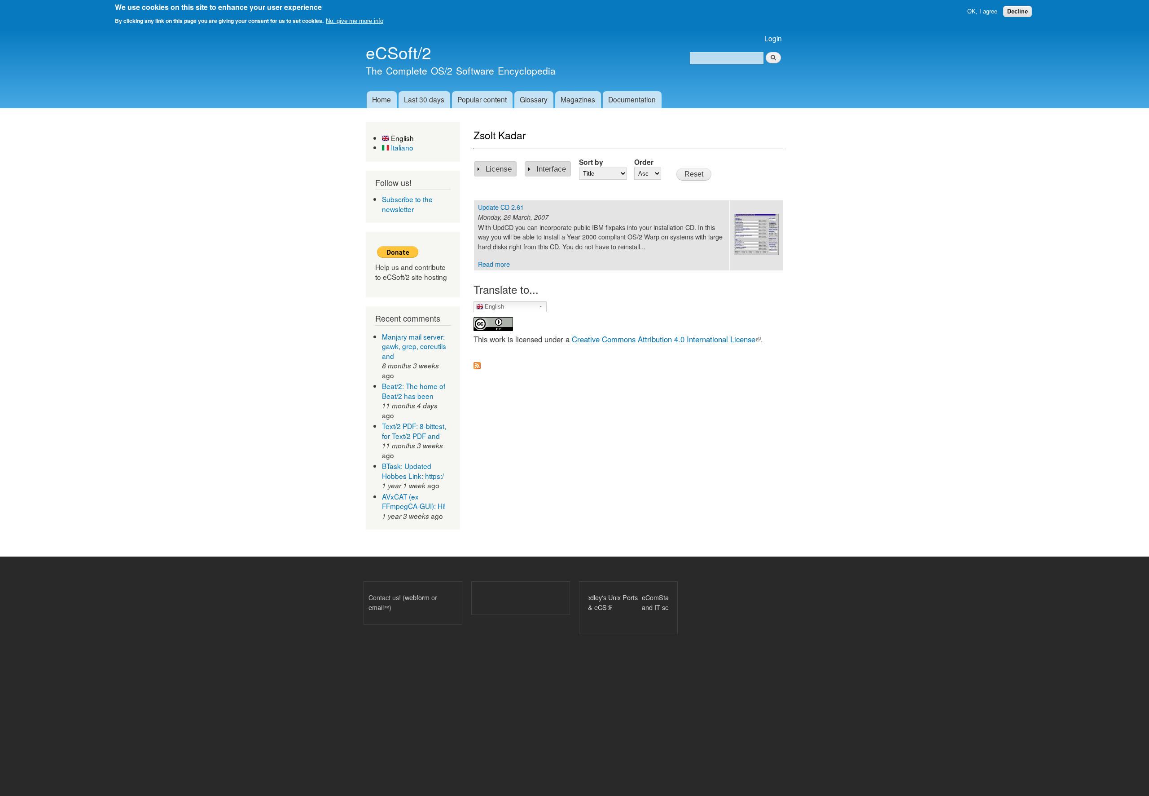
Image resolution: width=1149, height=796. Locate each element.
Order (643, 162)
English (401, 138)
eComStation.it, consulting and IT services (625, 602)
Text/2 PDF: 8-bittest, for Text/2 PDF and (414, 431)
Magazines (578, 99)
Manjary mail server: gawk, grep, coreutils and (414, 346)
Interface (551, 169)
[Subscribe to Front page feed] (477, 363)
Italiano (401, 147)
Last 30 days (424, 99)
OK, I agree (982, 11)
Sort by (591, 162)
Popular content (482, 99)
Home (381, 99)
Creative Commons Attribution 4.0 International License (666, 339)
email (378, 607)
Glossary (534, 99)
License (499, 169)
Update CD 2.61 (501, 207)
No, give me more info (354, 21)
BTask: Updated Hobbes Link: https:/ (413, 471)
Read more (494, 264)
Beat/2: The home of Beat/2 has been (413, 391)
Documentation (632, 99)
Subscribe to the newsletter (407, 204)
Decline (1017, 11)
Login (773, 38)
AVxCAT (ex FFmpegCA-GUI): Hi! (414, 501)
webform (417, 597)
